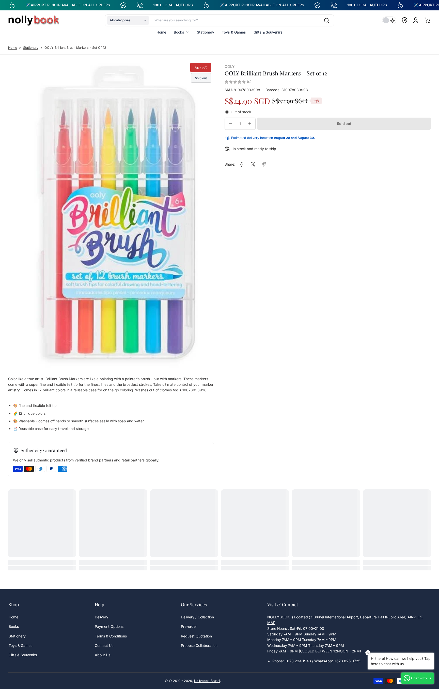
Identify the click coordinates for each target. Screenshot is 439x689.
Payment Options (109, 626)
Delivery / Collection (197, 617)
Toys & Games (20, 645)
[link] (241, 164)
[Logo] (33, 20)
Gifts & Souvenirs (23, 655)
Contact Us (104, 645)
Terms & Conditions (111, 636)
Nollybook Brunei (207, 681)
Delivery (101, 617)
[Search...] (326, 20)
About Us (102, 655)
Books (14, 626)
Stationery (30, 48)
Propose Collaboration (199, 645)
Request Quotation (196, 636)
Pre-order (189, 626)
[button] (128, 20)
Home (12, 48)
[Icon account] (416, 20)
